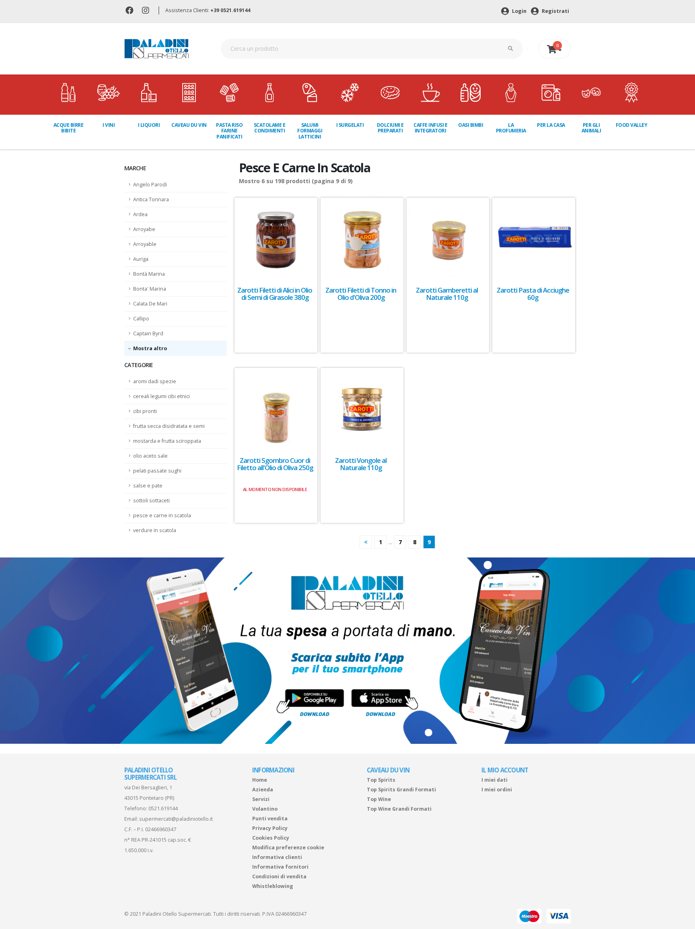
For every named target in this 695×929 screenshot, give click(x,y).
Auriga (140, 259)
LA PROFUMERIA (511, 128)
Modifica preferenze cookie (288, 847)
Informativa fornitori (280, 866)
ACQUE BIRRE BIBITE (68, 128)
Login (518, 11)
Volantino (265, 808)
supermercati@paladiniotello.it (176, 818)
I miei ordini (496, 789)
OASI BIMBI (470, 125)
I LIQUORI (149, 125)
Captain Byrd (148, 333)
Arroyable (144, 244)
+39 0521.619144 (230, 10)
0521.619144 (163, 808)
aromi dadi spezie (154, 381)
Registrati (555, 11)
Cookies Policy (270, 837)
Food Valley (632, 125)
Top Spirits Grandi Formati (401, 789)
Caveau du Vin (189, 125)
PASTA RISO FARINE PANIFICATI (229, 131)
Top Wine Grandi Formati (399, 808)
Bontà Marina (149, 273)
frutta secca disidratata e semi (169, 426)
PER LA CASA (551, 125)
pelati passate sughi (157, 470)
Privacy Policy (270, 828)
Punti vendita (270, 818)
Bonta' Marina (149, 288)
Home (259, 779)
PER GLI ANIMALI (591, 128)
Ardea (140, 214)
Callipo (141, 318)
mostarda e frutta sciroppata (167, 441)
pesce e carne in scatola (162, 515)
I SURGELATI (350, 125)
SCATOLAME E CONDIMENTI (270, 128)
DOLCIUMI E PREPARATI (390, 128)
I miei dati (494, 779)
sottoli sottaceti (151, 500)
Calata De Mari (150, 303)
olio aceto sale (150, 455)
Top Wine (379, 799)
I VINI (109, 125)
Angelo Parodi (150, 184)
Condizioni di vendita (279, 876)
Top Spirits (381, 779)
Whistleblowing (272, 886)
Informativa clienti (277, 857)
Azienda (262, 789)
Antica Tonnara (151, 199)
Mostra (143, 348)
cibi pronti (145, 411)
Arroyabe (144, 229)
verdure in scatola (154, 530)
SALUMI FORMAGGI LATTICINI (309, 131)
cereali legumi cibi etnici (161, 396)
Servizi (260, 799)
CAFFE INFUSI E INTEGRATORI (430, 128)
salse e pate (147, 485)
